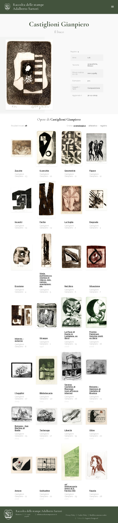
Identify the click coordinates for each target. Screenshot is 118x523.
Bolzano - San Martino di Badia (21, 428)
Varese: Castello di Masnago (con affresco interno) (71, 389)
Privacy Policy (70, 515)
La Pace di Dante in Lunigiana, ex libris (71, 335)
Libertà (68, 430)
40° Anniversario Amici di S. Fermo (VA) (71, 487)
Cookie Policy (82, 515)
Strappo (44, 338)
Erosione (19, 286)
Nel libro (69, 286)
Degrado (93, 222)
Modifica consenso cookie (98, 515)
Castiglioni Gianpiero (59, 24)
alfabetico (93, 126)
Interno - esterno (19, 340)
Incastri (18, 222)
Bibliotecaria (46, 393)
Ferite (43, 222)
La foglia (69, 222)
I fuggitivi (19, 393)
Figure (92, 171)
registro (103, 126)
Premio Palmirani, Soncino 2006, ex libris (96, 335)
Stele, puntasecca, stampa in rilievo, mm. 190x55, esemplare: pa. (46, 280)
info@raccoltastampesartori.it (47, 514)
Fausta (92, 491)
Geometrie (70, 171)
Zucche (18, 171)
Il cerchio (44, 171)
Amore (18, 491)
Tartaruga (45, 430)
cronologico (80, 126)
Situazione (94, 286)
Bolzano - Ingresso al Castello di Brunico (95, 390)
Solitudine (45, 491)
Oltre (92, 430)
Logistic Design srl (91, 518)
